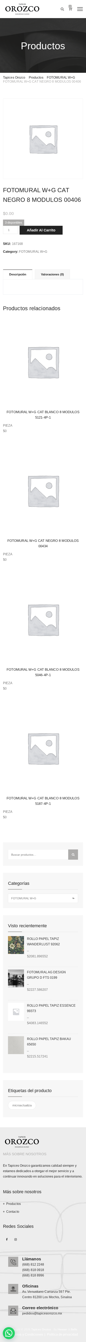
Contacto (12, 1211)
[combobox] (43, 898)
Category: (10, 251)
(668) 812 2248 (33, 1264)
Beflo (74, 1329)
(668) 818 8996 (33, 1275)
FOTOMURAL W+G (33, 251)
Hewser (62, 1329)
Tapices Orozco (41, 1329)
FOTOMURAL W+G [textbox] (42, 898)
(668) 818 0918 (33, 1270)
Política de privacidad (62, 1334)
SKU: (7, 243)
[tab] (17, 274)
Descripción (17, 274)
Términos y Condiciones (25, 1334)
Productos (13, 1203)
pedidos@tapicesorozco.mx (42, 1313)
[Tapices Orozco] (22, 9)
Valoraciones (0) (52, 274)
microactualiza (22, 1105)
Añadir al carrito (41, 230)
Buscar (73, 854)
